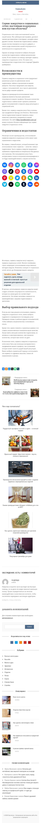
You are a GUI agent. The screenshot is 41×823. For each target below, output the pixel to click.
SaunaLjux (21, 9)
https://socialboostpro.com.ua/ (26, 120)
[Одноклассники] (6, 369)
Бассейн (7, 659)
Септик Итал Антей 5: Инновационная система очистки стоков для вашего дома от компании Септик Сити (20, 782)
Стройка (7, 685)
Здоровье (8, 666)
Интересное (7, 19)
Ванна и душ (9, 662)
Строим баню (9, 682)
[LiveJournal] (18, 369)
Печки (7, 675)
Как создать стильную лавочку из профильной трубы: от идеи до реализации (20, 790)
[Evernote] (15, 369)
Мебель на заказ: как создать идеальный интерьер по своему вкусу (25, 381)
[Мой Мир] (9, 369)
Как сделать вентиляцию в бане (23, 723)
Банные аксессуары (11, 656)
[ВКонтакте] (3, 369)
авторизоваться (7, 618)
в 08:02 (14, 582)
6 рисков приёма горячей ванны (23, 748)
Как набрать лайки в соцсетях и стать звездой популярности (15, 393)
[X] (12, 369)
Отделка (7, 672)
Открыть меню (21, 3)
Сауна (7, 679)
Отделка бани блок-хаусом (21, 710)
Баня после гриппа (19, 697)
